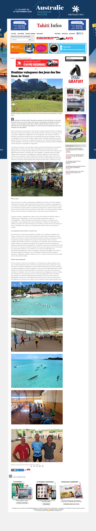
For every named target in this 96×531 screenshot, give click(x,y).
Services (65, 33)
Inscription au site (58, 510)
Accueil (13, 33)
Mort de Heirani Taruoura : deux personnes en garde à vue (75, 172)
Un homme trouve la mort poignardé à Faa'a (73, 162)
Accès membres (38, 510)
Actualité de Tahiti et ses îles (23, 58)
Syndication (51, 510)
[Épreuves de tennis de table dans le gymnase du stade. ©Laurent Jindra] (37, 390)
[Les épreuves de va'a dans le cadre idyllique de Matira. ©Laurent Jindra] (37, 354)
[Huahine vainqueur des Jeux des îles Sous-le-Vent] (37, 162)
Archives (72, 33)
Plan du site (45, 510)
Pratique (57, 33)
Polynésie (21, 33)
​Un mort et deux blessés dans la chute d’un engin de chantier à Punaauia (75, 156)
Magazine (40, 33)
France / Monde (30, 33)
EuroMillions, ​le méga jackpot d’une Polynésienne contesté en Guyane (75, 150)
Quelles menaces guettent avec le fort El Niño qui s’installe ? (75, 167)
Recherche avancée (70, 60)
